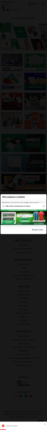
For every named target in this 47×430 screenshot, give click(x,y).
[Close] (44, 206)
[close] (45, 424)
